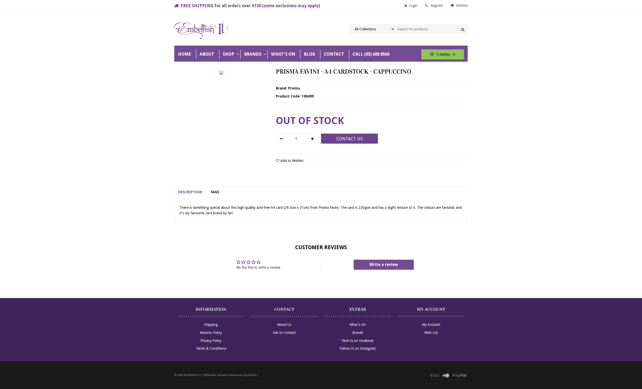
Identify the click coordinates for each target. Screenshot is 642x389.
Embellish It (192, 375)
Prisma (294, 88)
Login (413, 6)
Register (437, 6)
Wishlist (461, 6)
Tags (214, 192)
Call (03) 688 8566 (371, 54)
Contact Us (349, 138)
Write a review (383, 264)
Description (190, 192)
